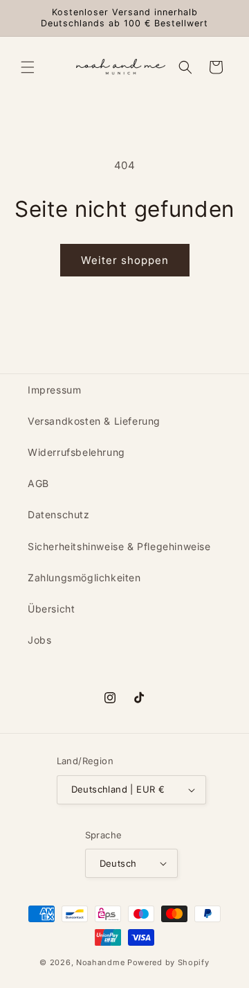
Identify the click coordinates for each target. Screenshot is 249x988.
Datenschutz (59, 514)
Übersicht (51, 609)
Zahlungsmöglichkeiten (84, 577)
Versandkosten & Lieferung (94, 421)
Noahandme (100, 962)
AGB (38, 483)
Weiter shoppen (125, 260)
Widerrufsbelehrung (76, 452)
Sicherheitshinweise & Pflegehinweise (119, 546)
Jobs (39, 640)
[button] (27, 67)
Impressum (54, 390)
